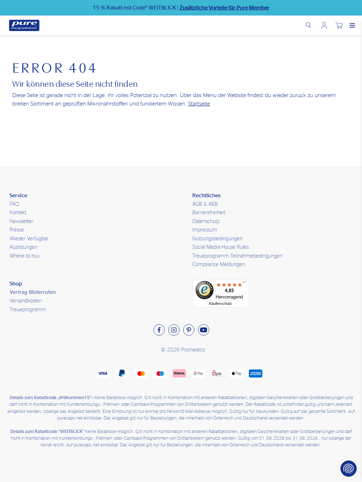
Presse (17, 230)
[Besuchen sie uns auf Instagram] (174, 330)
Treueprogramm (28, 309)
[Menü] (244, 283)
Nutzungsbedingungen (217, 238)
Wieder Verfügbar (29, 238)
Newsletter (21, 221)
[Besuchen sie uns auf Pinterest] (188, 330)
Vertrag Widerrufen (33, 292)
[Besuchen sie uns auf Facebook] (159, 330)
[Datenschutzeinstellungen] (348, 468)
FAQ (14, 204)
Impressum (204, 230)
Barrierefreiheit (208, 212)
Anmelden (324, 25)
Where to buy (25, 256)
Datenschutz (206, 221)
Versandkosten (26, 300)
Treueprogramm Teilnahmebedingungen (237, 256)
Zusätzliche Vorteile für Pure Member (224, 8)
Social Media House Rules (220, 247)
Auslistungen (23, 247)
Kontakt (18, 212)
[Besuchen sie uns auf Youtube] (203, 330)
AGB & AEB (205, 204)
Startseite (199, 104)
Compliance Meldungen (218, 264)
